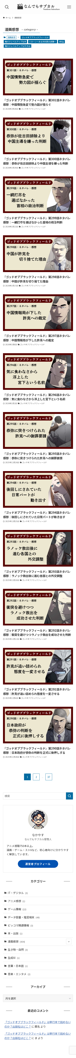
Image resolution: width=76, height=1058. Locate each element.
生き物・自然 (18, 949)
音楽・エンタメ (19, 974)
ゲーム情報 (17, 909)
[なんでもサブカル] (38, 7)
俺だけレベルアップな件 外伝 (17, 46)
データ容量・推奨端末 (24, 917)
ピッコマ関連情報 (20, 925)
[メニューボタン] (69, 7)
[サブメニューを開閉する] (69, 941)
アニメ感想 (16, 901)
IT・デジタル (18, 893)
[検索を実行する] (69, 796)
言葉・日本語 (18, 966)
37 (48, 777)
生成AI (14, 958)
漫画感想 (16, 941)
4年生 (61, 41)
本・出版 (15, 933)
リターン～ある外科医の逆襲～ (42, 41)
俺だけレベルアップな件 (15, 41)
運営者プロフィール (38, 864)
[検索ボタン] (7, 7)
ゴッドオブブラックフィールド (35, 37)
